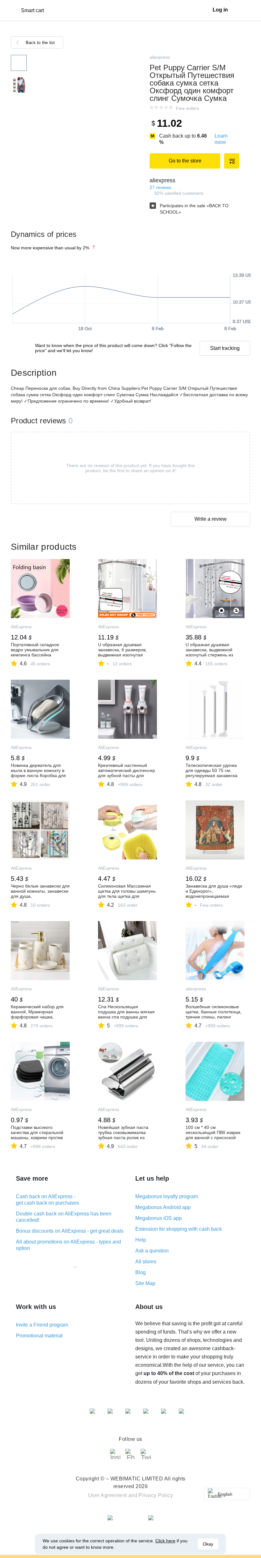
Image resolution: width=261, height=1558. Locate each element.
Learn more (221, 139)
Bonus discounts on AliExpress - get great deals (69, 1231)
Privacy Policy (155, 1495)
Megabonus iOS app (158, 1218)
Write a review (210, 519)
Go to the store (185, 160)
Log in (220, 9)
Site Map (145, 1283)
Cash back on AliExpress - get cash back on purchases (47, 1200)
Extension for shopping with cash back (178, 1229)
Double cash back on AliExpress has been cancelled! (63, 1217)
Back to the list (40, 42)
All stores (145, 1261)
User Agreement (107, 1495)
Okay (208, 1544)
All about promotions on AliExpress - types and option (68, 1245)
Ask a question (152, 1250)
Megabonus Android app (163, 1207)
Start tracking (225, 348)
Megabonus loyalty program (166, 1196)
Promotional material (39, 1335)
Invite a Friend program (42, 1324)
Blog (140, 1272)
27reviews (160, 187)
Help (140, 1240)
